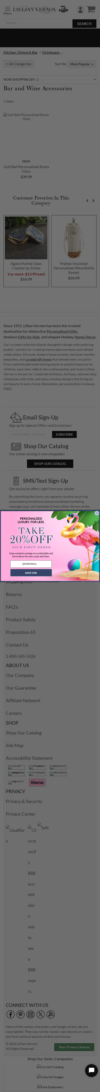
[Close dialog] (97, 513)
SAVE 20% (31, 572)
